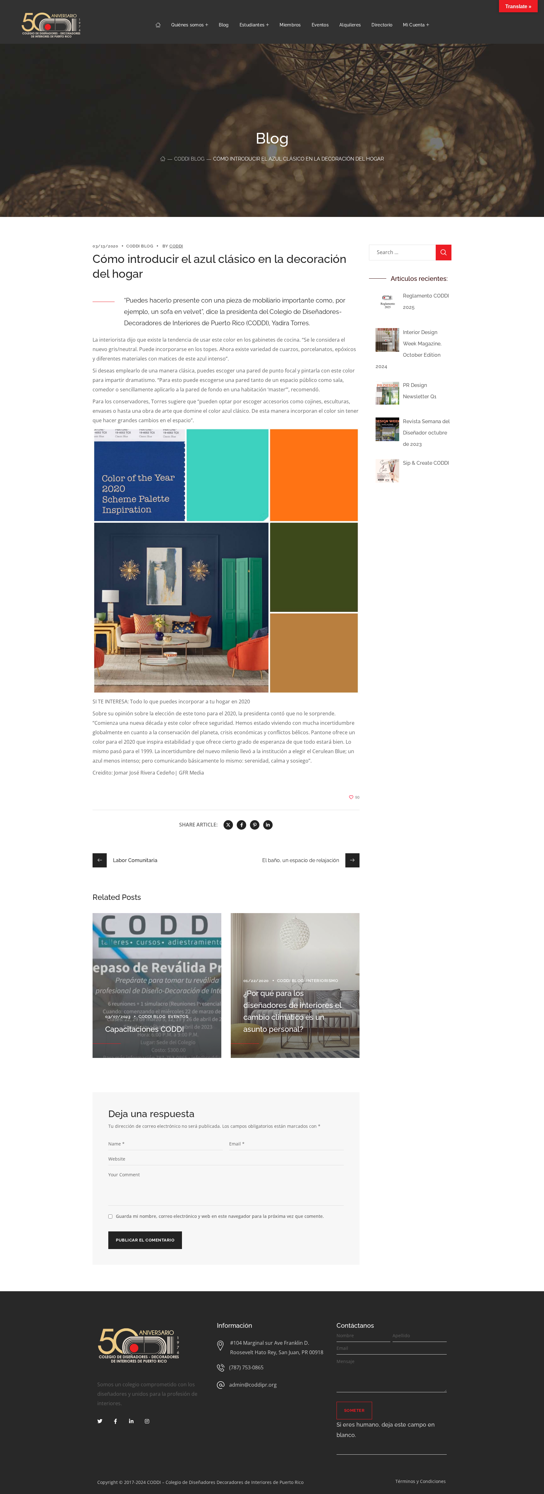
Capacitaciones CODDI (144, 1029)
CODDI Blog (189, 159)
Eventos (178, 1016)
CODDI (176, 246)
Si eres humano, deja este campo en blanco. (386, 1430)
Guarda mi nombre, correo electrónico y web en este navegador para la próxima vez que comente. (220, 1216)
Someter (354, 1410)
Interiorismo (322, 980)
